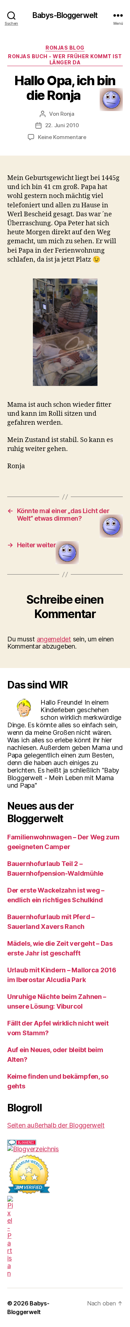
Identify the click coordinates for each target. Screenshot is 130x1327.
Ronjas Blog (65, 48)
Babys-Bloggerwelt (65, 15)
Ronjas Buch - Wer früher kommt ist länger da (65, 59)
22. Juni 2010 (62, 125)
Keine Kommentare (62, 137)
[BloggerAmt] (65, 1149)
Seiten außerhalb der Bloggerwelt (55, 1125)
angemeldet (54, 639)
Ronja (67, 113)
